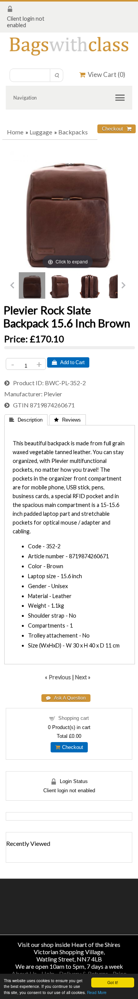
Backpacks (73, 132)
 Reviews (67, 419)
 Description (26, 419)
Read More (97, 992)
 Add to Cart (68, 362)
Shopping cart (73, 718)
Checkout (71, 747)
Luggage (41, 132)
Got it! (112, 982)
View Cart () (105, 74)
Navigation (25, 98)
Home (15, 132)
